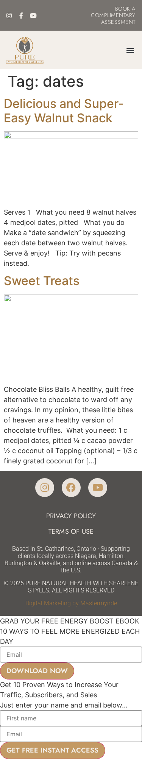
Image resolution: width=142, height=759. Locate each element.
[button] (130, 50)
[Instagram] (9, 15)
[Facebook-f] (21, 15)
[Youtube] (33, 15)
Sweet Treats (42, 280)
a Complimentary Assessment (113, 15)
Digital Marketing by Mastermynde (71, 603)
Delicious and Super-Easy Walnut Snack (64, 110)
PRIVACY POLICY (71, 516)
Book (122, 8)
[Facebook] (71, 487)
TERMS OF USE (71, 531)
